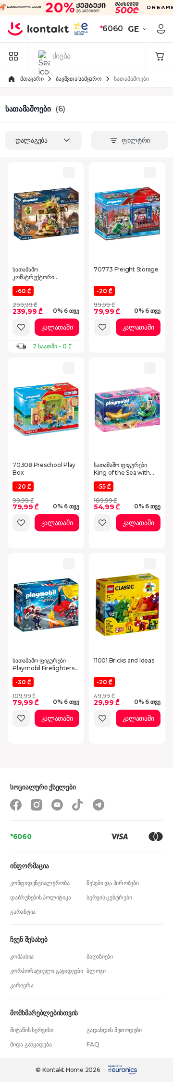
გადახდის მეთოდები (114, 1029)
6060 (111, 28)
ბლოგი (96, 970)
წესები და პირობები (112, 882)
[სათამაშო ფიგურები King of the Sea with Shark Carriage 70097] (127, 409)
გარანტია (23, 911)
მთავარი (31, 78)
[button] (138, 29)
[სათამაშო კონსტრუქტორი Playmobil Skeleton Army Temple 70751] (46, 213)
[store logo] (38, 29)
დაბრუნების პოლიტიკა (40, 897)
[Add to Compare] (68, 172)
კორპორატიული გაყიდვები (46, 970)
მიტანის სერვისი (31, 1029)
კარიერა (21, 985)
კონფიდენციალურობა (40, 882)
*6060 (21, 836)
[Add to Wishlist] (21, 327)
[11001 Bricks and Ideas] (127, 605)
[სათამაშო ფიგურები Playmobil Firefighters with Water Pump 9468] (46, 605)
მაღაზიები (99, 956)
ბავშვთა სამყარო (78, 78)
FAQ (92, 1044)
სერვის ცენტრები (109, 897)
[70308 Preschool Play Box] (46, 409)
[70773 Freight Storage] (127, 213)
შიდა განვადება (31, 1044)
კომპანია (22, 956)
